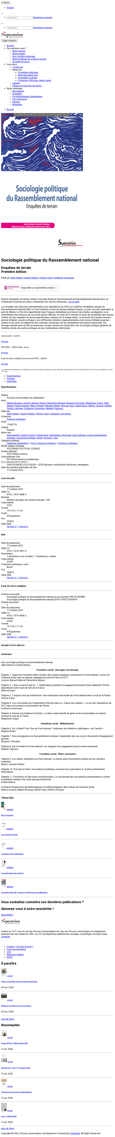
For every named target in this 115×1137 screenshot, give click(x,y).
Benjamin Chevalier (75, 403)
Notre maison (19, 51)
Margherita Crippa (94, 403)
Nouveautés (18, 91)
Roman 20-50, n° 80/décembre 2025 (14, 1043)
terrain (40, 438)
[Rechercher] (2, 13)
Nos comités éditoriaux (23, 56)
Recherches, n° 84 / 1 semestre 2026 (15, 1068)
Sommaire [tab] (12, 381)
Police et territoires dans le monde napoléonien (19, 982)
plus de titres (7, 1019)
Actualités (17, 104)
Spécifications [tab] (14, 376)
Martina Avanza (14, 403)
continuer (5, 936)
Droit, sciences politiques (43, 443)
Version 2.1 (12, 526)
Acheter (4, 341)
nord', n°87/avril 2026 (9, 1116)
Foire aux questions (16, 949)
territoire (48, 438)
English (10, 7)
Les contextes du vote (9, 835)
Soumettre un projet (27, 77)
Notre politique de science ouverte (29, 59)
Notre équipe (18, 53)
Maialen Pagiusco (54, 408)
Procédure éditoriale (28, 72)
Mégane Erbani (52, 405)
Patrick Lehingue (15, 408)
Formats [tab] (11, 378)
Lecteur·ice (17, 67)
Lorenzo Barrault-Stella (34, 403)
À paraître (17, 93)
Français (5, 3)
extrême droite (27, 435)
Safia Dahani (16, 278)
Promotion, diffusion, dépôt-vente (34, 80)
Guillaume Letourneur (64, 278)
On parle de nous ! (21, 61)
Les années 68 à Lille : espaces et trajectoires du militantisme (24, 892)
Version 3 (23, 526)
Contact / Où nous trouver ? (20, 946)
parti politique (79, 435)
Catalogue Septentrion (17, 443)
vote (55, 438)
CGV (9, 952)
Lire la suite (73, 301)
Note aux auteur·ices (28, 75)
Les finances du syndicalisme (12, 854)
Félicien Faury (46, 278)
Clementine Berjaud (55, 403)
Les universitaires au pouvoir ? (12, 873)
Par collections (19, 99)
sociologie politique (26, 438)
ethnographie (13, 435)
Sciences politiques (68, 443)
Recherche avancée (42, 17)
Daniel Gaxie (81, 405)
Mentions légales (15, 954)
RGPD (10, 957)
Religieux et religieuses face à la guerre (16, 1006)
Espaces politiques (16, 419)
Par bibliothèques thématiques (27, 96)
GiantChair (75, 1133)
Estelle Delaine (30, 278)
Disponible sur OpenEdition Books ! (38, 287)
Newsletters (7, 915)
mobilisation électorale (60, 435)
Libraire (16, 83)
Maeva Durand (37, 405)
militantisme (42, 435)
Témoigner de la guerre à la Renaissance (16, 1092)
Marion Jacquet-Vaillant (99, 405)
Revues (16, 102)
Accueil (10, 45)
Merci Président (7, 815)
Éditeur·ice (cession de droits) (27, 85)
